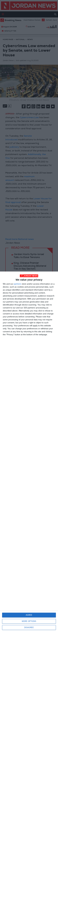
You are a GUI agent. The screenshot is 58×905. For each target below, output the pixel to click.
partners (17, 284)
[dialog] (29, 588)
